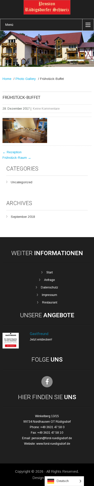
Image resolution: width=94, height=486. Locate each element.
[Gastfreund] (11, 348)
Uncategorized (21, 182)
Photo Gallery (26, 79)
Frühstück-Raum (17, 157)
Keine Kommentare (46, 108)
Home (7, 79)
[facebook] (47, 381)
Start (49, 272)
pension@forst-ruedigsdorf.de (52, 438)
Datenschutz (49, 287)
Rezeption (12, 152)
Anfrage (49, 280)
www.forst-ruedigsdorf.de (53, 443)
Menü (9, 25)
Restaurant (49, 302)
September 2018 (23, 217)
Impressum (49, 295)
